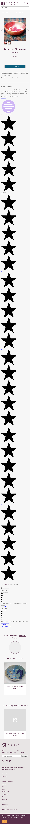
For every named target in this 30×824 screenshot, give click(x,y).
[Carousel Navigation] (15, 30)
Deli (3, 786)
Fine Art (4, 779)
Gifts (3, 789)
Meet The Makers (6, 791)
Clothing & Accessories (7, 781)
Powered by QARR (6, 626)
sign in (7, 584)
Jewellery (4, 776)
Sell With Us (5, 794)
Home (2, 12)
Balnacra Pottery (19, 637)
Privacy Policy (5, 804)
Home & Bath (9, 12)
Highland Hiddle (9, 3)
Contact (4, 802)
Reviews (3, 98)
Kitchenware (19, 12)
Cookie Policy (5, 807)
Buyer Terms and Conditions (9, 812)
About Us (4, 799)
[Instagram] (6, 762)
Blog (3, 796)
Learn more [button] (22, 817)
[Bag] (24, 3)
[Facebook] (3, 762)
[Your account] (21, 4)
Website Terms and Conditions (9, 809)
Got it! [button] (4, 821)
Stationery (4, 784)
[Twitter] (10, 762)
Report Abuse (5, 607)
